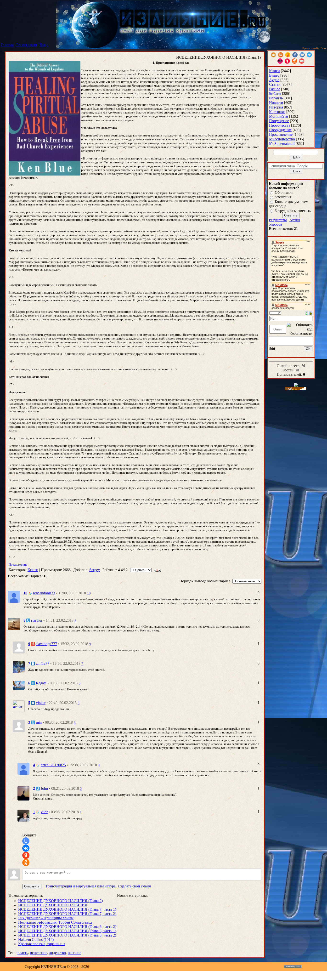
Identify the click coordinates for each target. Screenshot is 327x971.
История (276, 107)
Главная (7, 45)
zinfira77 (42, 663)
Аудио (274, 80)
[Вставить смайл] (310, 313)
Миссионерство (282, 139)
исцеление (38, 953)
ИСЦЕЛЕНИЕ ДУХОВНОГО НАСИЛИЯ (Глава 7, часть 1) (67, 909)
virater (40, 703)
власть (22, 953)
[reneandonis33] (14, 596)
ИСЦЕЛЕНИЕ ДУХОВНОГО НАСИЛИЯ (52, 905)
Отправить (31, 886)
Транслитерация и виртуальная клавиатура (80, 886)
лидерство (57, 953)
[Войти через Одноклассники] (25, 862)
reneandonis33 (44, 593)
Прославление (281, 134)
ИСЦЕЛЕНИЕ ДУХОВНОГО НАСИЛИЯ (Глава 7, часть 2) (67, 914)
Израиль (276, 98)
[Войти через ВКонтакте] (25, 848)
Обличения (284, 192)
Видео (274, 75)
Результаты (278, 220)
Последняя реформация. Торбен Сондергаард (55, 922)
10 (89, 593)
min (39, 722)
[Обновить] (306, 313)
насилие (74, 953)
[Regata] (19, 685)
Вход (43, 45)
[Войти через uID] (25, 841)
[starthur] (14, 624)
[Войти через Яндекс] (25, 855)
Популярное (279, 121)
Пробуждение (280, 130)
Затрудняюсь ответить (293, 211)
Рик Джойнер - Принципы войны (45, 918)
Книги (33, 570)
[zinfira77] (19, 667)
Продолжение (18, 564)
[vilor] (23, 815)
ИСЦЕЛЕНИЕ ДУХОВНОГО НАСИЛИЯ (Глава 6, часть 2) (67, 927)
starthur (36, 620)
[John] (23, 793)
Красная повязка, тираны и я (41, 944)
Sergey (94, 570)
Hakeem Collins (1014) (36, 939)
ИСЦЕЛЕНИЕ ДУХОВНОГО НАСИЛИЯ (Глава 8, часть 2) (67, 935)
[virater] (19, 706)
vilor (44, 812)
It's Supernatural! (282, 144)
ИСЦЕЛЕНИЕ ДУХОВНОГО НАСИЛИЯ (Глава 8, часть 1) (67, 931)
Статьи (275, 84)
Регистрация (26, 45)
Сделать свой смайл (134, 886)
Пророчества (279, 125)
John (44, 788)
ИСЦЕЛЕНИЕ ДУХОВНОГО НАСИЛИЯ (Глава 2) (60, 901)
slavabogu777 (46, 644)
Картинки (277, 112)
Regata (41, 683)
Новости (276, 103)
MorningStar (278, 116)
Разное (274, 89)
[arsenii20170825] (23, 768)
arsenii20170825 (53, 765)
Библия (275, 93)
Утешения (283, 197)
